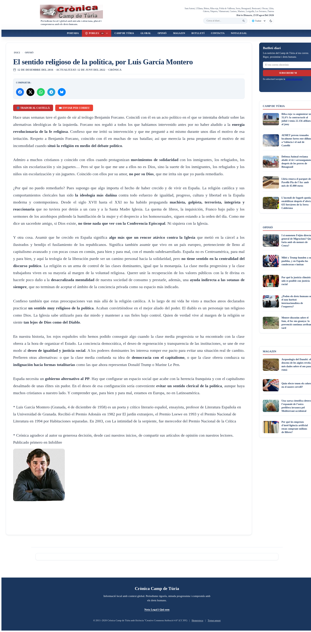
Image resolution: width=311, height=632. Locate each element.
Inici (17, 52)
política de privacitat (294, 79)
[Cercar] (243, 20)
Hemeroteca (197, 620)
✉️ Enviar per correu (74, 108)
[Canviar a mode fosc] (271, 21)
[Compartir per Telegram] (51, 92)
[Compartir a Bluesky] (62, 92)
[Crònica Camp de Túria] (74, 12)
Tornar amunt (214, 620)
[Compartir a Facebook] (20, 92)
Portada (73, 33)
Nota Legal (239, 33)
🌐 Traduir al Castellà (33, 108)
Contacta (217, 33)
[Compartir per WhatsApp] (41, 92)
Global (146, 33)
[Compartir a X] (30, 92)
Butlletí (197, 33)
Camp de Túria (124, 33)
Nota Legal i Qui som (157, 609)
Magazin (179, 33)
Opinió (162, 33)
